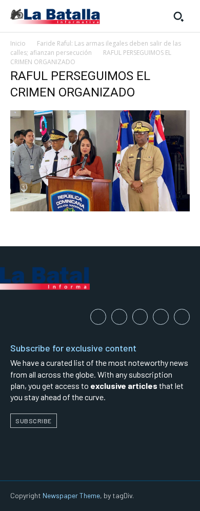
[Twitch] (161, 317)
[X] (182, 317)
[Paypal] (140, 317)
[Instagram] (119, 317)
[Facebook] (98, 317)
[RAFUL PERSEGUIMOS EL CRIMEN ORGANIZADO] (100, 208)
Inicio (18, 43)
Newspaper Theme (71, 495)
